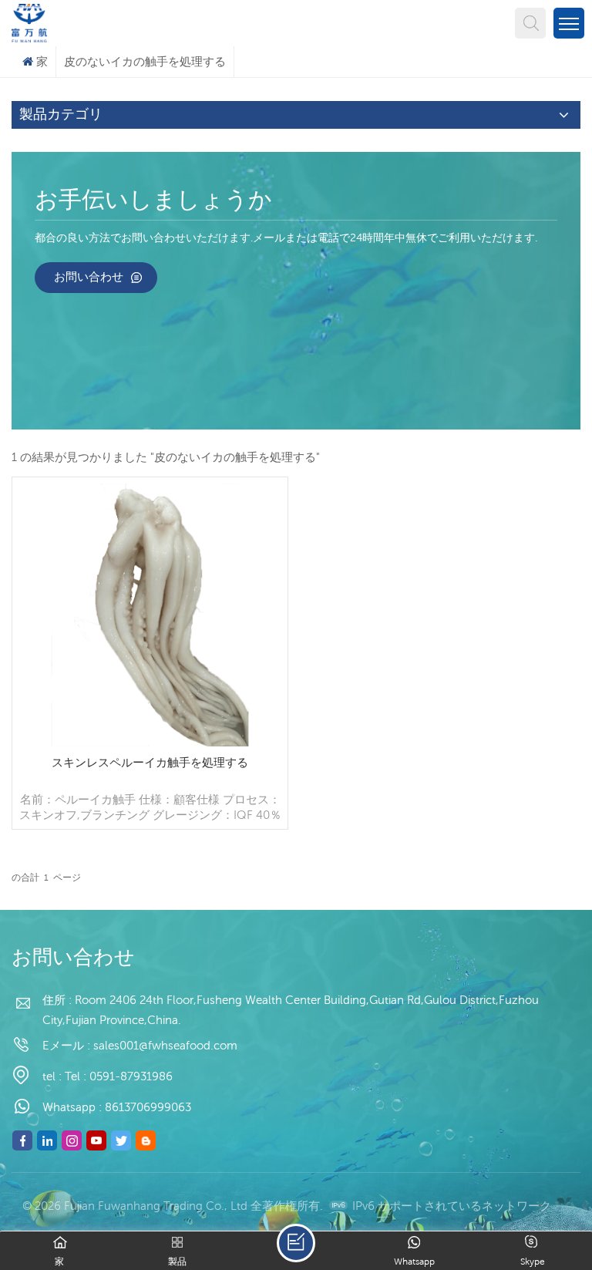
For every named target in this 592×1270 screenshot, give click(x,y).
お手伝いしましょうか (153, 201)
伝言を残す (296, 1243)
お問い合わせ (88, 276)
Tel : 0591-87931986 (119, 1076)
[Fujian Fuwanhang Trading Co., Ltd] (29, 21)
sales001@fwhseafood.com (165, 1045)
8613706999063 (148, 1106)
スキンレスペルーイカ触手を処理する (150, 762)
